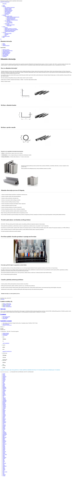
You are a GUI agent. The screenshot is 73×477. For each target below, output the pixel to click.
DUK (6, 35)
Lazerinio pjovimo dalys (11, 18)
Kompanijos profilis (8, 33)
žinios (4, 37)
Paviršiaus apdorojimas (8, 10)
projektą (4, 26)
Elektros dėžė (7, 23)
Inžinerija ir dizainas (8, 8)
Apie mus (4, 32)
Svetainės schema (5, 334)
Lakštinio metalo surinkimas (9, 31)
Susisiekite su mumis (6, 36)
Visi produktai (5, 335)
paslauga (4, 6)
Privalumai (6, 34)
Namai (4, 5)
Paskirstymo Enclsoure (11, 24)
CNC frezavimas (10, 22)
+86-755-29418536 (6, 343)
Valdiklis (6, 27)
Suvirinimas (7, 14)
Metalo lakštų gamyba (8, 16)
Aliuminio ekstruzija (8, 9)
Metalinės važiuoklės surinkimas (12, 19)
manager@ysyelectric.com (4, 1)
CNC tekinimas (9, 21)
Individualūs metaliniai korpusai (10, 30)
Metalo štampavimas (8, 11)
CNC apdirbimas (7, 12)
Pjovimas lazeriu (7, 13)
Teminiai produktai (6, 333)
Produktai (4, 15)
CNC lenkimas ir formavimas (10, 7)
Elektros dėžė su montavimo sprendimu (11, 29)
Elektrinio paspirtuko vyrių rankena (11, 28)
